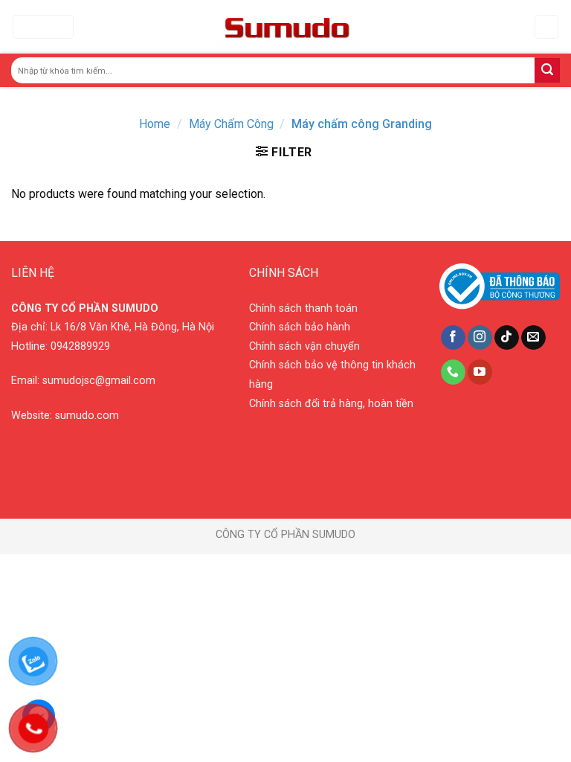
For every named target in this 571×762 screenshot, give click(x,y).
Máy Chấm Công (231, 124)
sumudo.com (87, 415)
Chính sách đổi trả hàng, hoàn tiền (331, 403)
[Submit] (547, 70)
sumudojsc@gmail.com (98, 380)
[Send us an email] (533, 337)
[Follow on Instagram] (480, 337)
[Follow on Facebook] (453, 337)
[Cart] (547, 27)
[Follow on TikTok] (506, 337)
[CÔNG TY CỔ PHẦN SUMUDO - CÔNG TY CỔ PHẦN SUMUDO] (283, 27)
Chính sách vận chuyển (304, 346)
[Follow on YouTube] (480, 372)
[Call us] (453, 372)
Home (154, 124)
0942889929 (80, 346)
